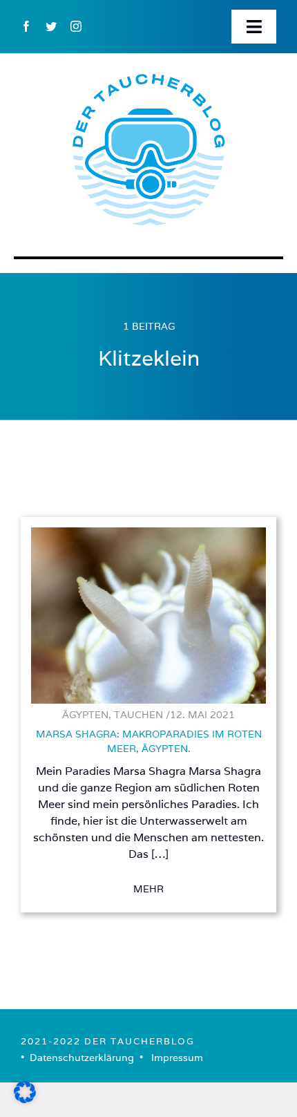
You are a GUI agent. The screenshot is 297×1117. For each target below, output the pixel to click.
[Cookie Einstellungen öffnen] (25, 1099)
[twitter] (51, 26)
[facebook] (26, 26)
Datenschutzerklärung (82, 1057)
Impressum (177, 1057)
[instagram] (76, 26)
